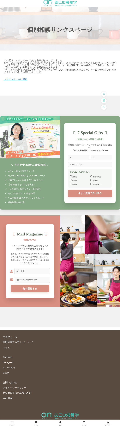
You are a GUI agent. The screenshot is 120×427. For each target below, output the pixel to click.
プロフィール (10, 337)
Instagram (8, 362)
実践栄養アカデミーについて (18, 342)
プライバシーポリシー (14, 387)
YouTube (7, 357)
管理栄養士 (96, 177)
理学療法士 (96, 184)
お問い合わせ (10, 382)
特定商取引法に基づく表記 (17, 393)
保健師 (74, 180)
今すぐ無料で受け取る (90, 193)
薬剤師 (74, 184)
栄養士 (74, 177)
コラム (6, 347)
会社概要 (7, 398)
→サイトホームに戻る (15, 79)
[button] (111, 373)
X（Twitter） (9, 367)
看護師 (95, 180)
